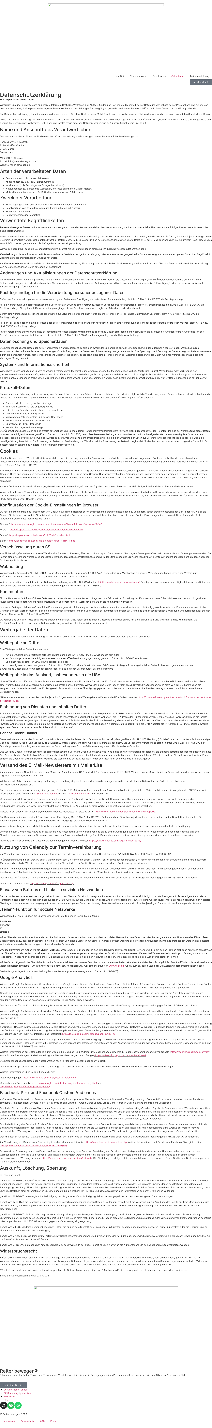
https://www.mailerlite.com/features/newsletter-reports (125, 811)
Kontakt (54, 1421)
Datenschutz (27, 1421)
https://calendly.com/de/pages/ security (52, 883)
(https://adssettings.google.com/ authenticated (120, 1055)
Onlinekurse (177, 76)
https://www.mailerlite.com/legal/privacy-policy (115, 840)
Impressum (9, 1421)
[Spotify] (10, 1405)
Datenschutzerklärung (79, 793)
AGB (42, 1421)
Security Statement (47, 793)
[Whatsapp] (18, 1405)
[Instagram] (3, 1405)
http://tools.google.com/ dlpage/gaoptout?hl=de (89, 1033)
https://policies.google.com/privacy (190, 1051)
